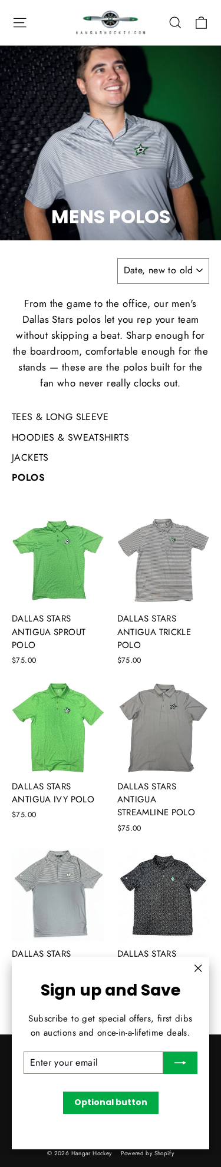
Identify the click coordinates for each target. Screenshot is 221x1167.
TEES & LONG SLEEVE (60, 417)
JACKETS (30, 457)
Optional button (110, 1102)
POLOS (28, 477)
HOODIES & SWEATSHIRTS (70, 437)
